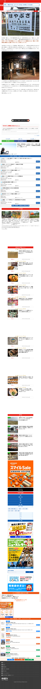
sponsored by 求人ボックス (27, 156)
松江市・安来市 (10, 510)
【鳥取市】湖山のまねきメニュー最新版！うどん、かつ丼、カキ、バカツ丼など (25, 288)
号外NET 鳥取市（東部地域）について (8, 675)
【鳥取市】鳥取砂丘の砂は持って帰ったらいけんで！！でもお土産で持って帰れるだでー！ (25, 252)
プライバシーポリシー (6, 673)
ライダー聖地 (8, 227)
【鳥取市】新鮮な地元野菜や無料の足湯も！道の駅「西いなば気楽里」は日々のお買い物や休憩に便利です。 (25, 454)
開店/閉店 (15, 11)
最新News (8, 11)
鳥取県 (17, 6)
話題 (32, 11)
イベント (35, 11)
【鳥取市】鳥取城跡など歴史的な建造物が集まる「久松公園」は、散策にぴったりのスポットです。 (25, 427)
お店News (20, 11)
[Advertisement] (20, 238)
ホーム (4, 662)
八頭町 (12, 227)
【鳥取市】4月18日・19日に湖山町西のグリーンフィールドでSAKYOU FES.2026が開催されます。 (25, 419)
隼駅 (14, 227)
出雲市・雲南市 (17, 510)
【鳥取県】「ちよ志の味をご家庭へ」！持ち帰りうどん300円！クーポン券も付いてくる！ (25, 390)
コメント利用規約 (36, 135)
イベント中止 (4, 227)
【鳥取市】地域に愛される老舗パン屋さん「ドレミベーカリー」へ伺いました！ (25, 378)
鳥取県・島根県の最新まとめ (12, 508)
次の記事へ (32, 138)
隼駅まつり (17, 227)
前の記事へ (8, 138)
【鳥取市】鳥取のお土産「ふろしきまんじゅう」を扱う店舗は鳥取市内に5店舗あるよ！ (25, 264)
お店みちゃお (25, 11)
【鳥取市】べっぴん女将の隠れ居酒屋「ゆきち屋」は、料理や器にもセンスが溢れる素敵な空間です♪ (25, 351)
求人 (12, 11)
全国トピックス (3, 11)
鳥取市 (20, 508)
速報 (39, 11)
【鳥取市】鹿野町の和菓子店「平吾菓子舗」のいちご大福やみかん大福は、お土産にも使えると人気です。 (25, 445)
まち (29, 11)
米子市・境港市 (25, 508)
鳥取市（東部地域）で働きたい (16, 156)
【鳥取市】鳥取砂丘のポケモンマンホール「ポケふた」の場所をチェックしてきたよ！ (25, 339)
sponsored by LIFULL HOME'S (26, 618)
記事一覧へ (20, 138)
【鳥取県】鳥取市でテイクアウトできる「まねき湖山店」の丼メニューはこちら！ (25, 276)
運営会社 (4, 664)
